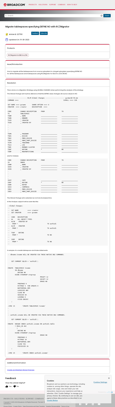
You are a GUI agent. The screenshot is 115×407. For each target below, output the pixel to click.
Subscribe (43, 33)
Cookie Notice (52, 400)
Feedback (35, 33)
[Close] (109, 378)
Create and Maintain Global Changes (20, 370)
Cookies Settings (100, 382)
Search (107, 15)
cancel (101, 16)
